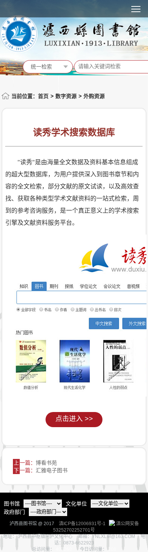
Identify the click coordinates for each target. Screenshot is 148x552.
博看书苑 (46, 463)
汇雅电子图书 (52, 470)
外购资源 (94, 96)
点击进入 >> (74, 419)
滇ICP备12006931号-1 (82, 523)
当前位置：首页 (30, 96)
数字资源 (66, 96)
